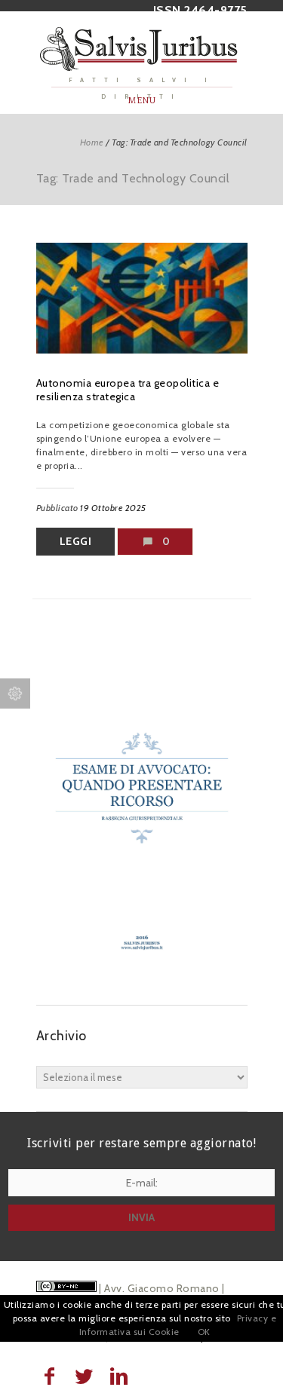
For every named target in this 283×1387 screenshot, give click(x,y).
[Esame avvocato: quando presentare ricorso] (142, 974)
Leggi (76, 541)
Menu (141, 101)
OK (204, 1331)
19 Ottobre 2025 (113, 507)
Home (92, 142)
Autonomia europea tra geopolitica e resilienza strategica (128, 389)
